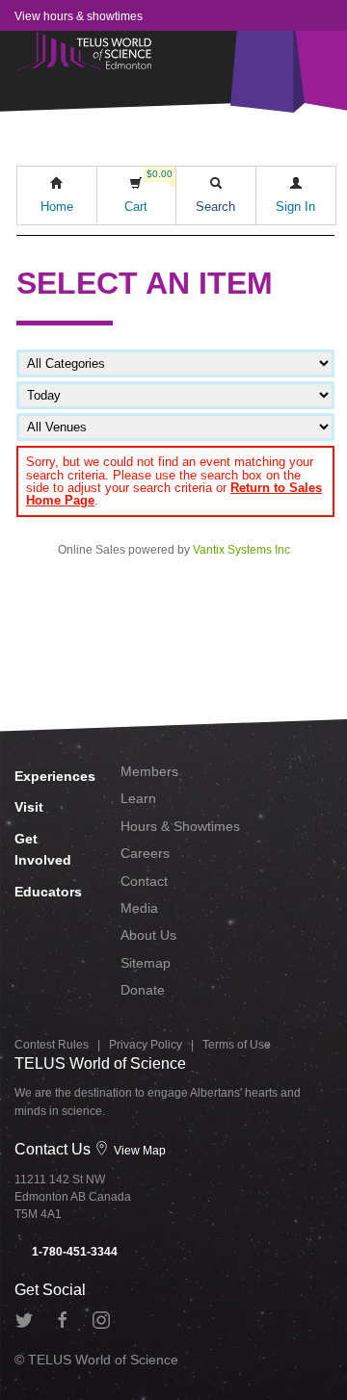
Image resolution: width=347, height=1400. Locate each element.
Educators (48, 891)
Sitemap (145, 963)
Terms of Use (236, 1044)
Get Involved (42, 849)
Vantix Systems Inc (241, 550)
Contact (144, 881)
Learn (138, 798)
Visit (28, 807)
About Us (148, 935)
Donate (142, 990)
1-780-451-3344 (73, 1251)
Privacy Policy (145, 1044)
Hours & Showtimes (180, 826)
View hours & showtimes (78, 16)
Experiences (53, 776)
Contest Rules (51, 1044)
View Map (138, 1150)
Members (149, 771)
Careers (145, 853)
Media (139, 908)
